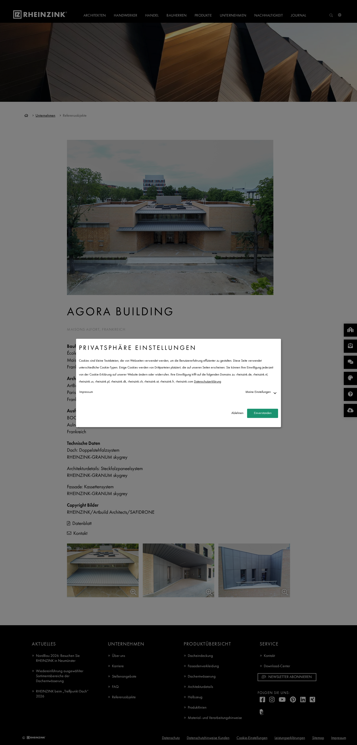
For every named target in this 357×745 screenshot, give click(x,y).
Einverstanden (262, 413)
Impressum (86, 392)
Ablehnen (237, 413)
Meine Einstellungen (258, 392)
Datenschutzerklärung (207, 381)
